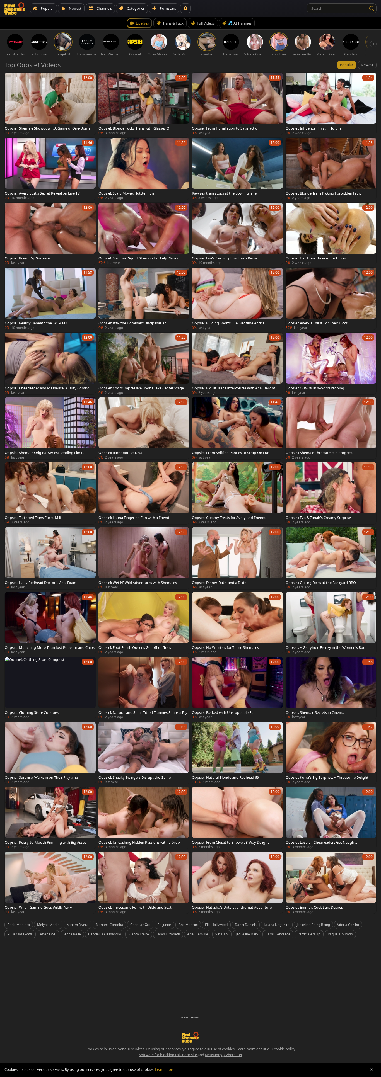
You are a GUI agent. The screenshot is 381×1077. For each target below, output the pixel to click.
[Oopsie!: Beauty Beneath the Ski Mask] (50, 299)
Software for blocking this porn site (168, 1054)
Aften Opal (48, 934)
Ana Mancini (188, 924)
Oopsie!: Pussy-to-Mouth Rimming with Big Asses (45, 842)
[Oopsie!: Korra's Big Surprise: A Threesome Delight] (331, 753)
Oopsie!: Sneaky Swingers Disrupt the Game (134, 777)
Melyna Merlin (48, 924)
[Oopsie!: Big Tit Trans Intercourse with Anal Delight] (237, 364)
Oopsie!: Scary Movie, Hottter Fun (126, 193)
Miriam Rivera (77, 924)
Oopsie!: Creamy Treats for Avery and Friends (229, 517)
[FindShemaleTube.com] (14, 8)
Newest (367, 64)
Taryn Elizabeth (168, 934)
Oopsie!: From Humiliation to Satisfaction (226, 128)
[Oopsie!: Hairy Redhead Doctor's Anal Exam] (50, 558)
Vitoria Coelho (348, 924)
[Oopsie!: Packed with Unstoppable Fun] (237, 688)
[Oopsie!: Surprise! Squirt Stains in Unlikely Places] (143, 234)
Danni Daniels (246, 924)
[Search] (371, 8)
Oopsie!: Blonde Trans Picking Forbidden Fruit (323, 193)
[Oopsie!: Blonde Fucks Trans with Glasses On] (143, 104)
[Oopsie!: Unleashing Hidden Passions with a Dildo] (143, 818)
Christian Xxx (140, 924)
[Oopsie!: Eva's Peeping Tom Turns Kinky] (237, 234)
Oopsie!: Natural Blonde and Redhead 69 (225, 777)
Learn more (164, 1069)
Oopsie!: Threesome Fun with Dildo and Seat (135, 907)
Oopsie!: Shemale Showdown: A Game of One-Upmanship (49, 128)
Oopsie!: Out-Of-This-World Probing (315, 388)
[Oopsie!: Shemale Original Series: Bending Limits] (50, 428)
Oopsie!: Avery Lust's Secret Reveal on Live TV (42, 193)
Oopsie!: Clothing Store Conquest (32, 712)
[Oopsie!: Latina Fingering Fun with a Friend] (143, 493)
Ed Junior (164, 924)
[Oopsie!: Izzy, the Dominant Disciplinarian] (143, 299)
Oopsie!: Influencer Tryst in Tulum (313, 128)
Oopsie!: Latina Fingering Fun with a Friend (133, 517)
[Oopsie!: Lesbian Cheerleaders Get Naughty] (331, 818)
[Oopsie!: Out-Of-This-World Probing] (331, 364)
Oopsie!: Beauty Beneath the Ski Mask (36, 323)
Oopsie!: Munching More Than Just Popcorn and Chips (50, 647)
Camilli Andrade (278, 934)
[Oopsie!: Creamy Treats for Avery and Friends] (237, 493)
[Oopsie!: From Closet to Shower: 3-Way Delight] (237, 818)
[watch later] (11, 79)
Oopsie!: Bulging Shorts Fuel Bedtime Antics (228, 323)
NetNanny (213, 1054)
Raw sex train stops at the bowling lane (224, 193)
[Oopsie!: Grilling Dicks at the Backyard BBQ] (331, 558)
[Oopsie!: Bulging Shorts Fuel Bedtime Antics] (237, 299)
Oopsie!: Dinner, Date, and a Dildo (219, 582)
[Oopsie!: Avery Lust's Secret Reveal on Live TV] (50, 169)
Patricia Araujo (309, 934)
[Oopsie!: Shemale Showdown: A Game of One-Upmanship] (50, 104)
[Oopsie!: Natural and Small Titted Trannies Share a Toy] (143, 688)
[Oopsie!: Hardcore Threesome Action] (331, 234)
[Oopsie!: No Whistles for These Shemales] (237, 623)
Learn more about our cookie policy (265, 1048)
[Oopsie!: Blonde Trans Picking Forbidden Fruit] (331, 169)
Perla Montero (19, 924)
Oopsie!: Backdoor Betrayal (120, 452)
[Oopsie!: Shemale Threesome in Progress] (331, 428)
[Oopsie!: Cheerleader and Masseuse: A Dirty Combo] (50, 364)
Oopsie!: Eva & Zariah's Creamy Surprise (318, 517)
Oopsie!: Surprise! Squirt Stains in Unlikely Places (138, 258)
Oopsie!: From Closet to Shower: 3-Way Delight (230, 842)
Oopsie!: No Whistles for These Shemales (225, 647)
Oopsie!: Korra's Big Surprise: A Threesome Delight (327, 777)
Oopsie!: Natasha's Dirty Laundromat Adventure (232, 907)
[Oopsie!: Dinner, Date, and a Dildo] (237, 558)
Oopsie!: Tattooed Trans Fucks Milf (33, 517)
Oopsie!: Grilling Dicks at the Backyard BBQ (321, 582)
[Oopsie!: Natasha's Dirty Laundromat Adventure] (237, 883)
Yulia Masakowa (20, 934)
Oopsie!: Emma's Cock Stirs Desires (314, 907)
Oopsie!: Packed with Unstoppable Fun (224, 712)
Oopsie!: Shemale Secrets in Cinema (315, 712)
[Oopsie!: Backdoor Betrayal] (143, 428)
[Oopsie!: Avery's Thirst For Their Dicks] (331, 299)
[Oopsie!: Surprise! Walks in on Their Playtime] (50, 753)
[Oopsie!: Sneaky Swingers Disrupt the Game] (143, 753)
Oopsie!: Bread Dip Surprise (27, 258)
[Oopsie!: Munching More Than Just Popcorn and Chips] (50, 623)
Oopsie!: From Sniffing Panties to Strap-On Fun (230, 452)
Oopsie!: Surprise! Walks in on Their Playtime (41, 777)
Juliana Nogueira (277, 924)
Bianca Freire (138, 934)
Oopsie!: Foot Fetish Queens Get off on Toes (134, 647)
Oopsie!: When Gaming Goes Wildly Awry (38, 907)
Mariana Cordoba (109, 924)
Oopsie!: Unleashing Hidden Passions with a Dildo (139, 842)
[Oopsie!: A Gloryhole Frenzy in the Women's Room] (331, 623)
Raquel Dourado (340, 934)
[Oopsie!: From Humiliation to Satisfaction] (237, 104)
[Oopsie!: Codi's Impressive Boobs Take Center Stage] (143, 364)
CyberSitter (233, 1054)
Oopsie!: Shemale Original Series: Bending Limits (44, 452)
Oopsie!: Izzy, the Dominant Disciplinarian (132, 323)
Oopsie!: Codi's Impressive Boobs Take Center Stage (141, 388)
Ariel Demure (197, 934)
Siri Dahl (221, 934)
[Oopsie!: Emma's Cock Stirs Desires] (331, 883)
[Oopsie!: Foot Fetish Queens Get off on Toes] (143, 623)
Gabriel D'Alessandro (104, 934)
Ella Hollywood (216, 924)
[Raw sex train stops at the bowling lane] (237, 169)
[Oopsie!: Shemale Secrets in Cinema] (331, 688)
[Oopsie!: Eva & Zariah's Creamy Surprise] (331, 493)
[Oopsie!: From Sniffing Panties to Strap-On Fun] (237, 428)
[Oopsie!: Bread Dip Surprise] (50, 234)
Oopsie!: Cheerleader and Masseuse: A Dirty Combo (47, 388)
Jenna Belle (72, 934)
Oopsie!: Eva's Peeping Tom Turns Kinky (224, 258)
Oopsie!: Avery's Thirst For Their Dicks (317, 323)
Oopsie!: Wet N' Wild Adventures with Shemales (137, 582)
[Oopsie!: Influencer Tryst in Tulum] (331, 104)
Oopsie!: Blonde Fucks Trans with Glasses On (135, 128)
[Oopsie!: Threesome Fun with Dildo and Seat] (143, 883)
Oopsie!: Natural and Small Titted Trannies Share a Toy (142, 712)
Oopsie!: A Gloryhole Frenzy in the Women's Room (327, 647)
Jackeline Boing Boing (313, 924)
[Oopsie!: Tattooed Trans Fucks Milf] (50, 493)
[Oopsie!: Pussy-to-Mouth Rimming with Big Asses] (50, 818)
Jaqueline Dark (247, 934)
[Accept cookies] (371, 1070)
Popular (346, 64)
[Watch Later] (185, 8)
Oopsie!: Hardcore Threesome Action (316, 258)
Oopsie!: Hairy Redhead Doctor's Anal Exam (40, 582)
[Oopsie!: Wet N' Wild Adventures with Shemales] (143, 558)
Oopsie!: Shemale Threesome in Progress (319, 452)
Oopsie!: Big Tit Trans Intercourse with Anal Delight (233, 388)
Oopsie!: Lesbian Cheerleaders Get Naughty (322, 842)
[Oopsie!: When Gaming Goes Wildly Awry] (50, 883)
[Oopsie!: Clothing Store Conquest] (50, 688)
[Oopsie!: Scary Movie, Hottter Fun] (143, 169)
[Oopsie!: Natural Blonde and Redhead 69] (237, 753)
